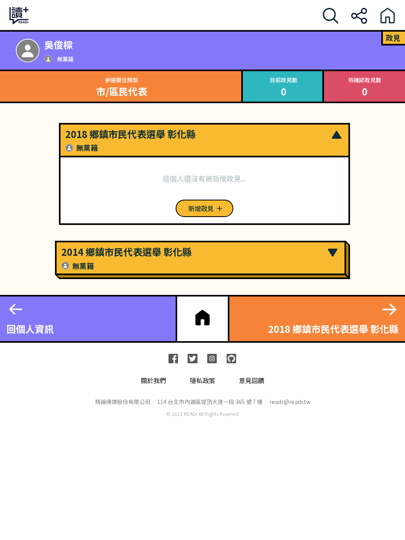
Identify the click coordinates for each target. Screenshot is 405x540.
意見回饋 (251, 380)
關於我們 (153, 380)
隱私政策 (202, 380)
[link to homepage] (202, 318)
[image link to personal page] (28, 50)
